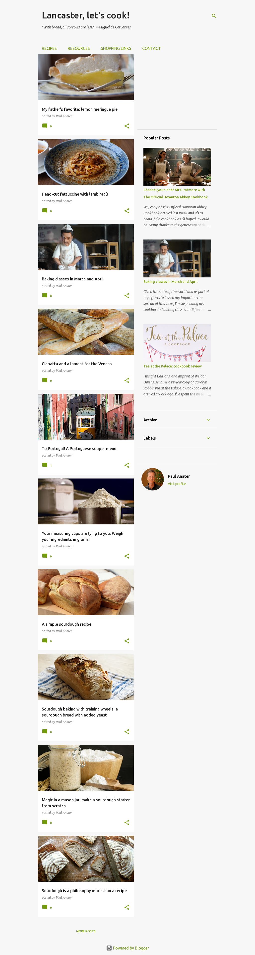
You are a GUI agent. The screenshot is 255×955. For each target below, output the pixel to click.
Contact (151, 48)
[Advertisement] (180, 91)
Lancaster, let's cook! (86, 15)
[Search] (214, 16)
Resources (79, 48)
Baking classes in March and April (170, 282)
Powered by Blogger (130, 948)
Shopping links (116, 48)
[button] (127, 126)
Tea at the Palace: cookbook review (172, 366)
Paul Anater (179, 476)
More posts (86, 931)
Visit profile (177, 484)
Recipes (49, 48)
